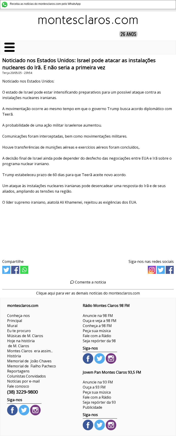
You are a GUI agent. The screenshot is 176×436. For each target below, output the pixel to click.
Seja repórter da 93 (99, 402)
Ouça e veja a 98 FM (99, 320)
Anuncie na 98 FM (98, 315)
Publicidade (92, 407)
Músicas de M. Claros (25, 335)
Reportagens (18, 371)
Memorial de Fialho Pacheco (31, 366)
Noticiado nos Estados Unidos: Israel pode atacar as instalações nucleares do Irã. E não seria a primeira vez (79, 64)
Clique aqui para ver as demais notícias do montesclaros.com (88, 293)
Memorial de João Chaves (29, 361)
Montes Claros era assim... (30, 350)
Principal (14, 320)
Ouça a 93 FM (94, 387)
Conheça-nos (18, 315)
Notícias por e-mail (23, 381)
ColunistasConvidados (26, 376)
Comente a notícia (90, 282)
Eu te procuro (19, 330)
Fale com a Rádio (97, 335)
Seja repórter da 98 (99, 340)
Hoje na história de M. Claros (21, 343)
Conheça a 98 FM (97, 325)
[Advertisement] (88, 230)
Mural (12, 325)
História (14, 355)
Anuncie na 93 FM (98, 382)
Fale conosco (18, 386)
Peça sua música (97, 330)
